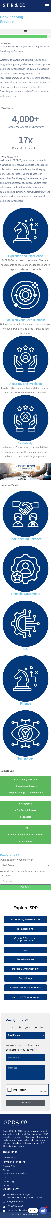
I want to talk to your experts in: (17, 859)
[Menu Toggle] (47, 5)
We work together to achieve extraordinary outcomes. (22, 873)
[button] (25, 31)
